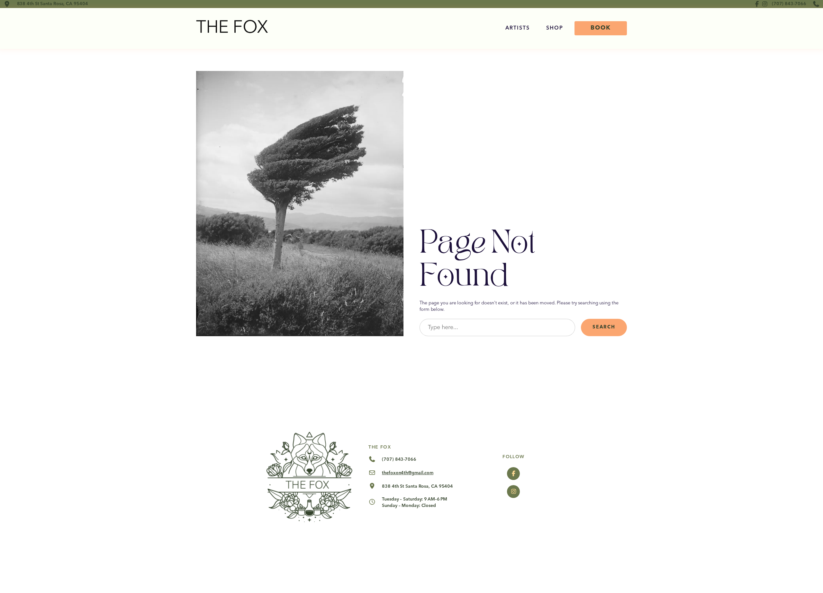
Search (603, 327)
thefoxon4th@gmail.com (407, 473)
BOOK (601, 28)
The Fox (232, 28)
